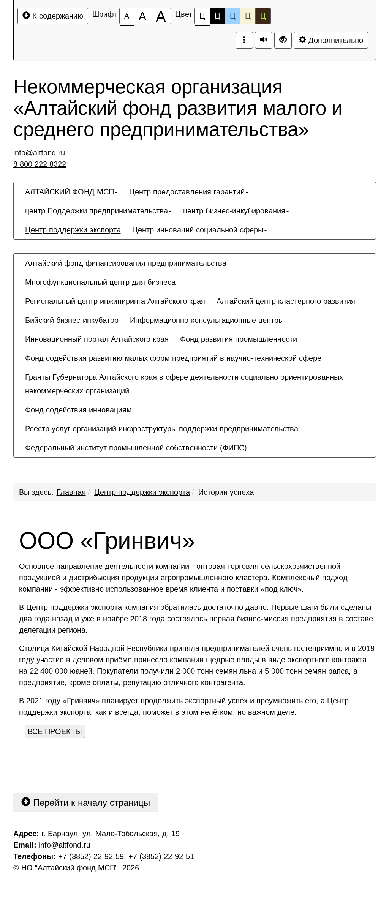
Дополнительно (334, 40)
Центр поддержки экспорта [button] (73, 230)
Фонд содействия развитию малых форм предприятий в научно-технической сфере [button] (173, 358)
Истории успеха (226, 492)
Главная (71, 492)
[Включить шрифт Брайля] (244, 40)
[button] (258, 441)
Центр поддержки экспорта (142, 492)
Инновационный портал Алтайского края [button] (97, 339)
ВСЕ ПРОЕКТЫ (55, 731)
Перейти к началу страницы (90, 802)
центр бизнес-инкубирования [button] (234, 211)
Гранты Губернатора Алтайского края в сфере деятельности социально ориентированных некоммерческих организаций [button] (184, 384)
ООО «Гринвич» (107, 541)
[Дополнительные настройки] (283, 40)
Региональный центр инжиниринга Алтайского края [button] (115, 301)
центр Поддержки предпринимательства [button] (96, 211)
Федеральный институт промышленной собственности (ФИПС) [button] (136, 448)
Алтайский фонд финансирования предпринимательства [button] (125, 263)
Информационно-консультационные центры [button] (207, 320)
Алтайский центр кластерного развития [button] (286, 301)
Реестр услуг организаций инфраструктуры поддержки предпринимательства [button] (161, 429)
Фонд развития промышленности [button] (238, 339)
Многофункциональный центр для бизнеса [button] (100, 282)
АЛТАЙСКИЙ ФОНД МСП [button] (69, 192)
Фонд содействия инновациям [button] (78, 410)
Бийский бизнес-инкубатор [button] (72, 320)
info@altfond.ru (39, 152)
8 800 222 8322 (39, 164)
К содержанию (56, 16)
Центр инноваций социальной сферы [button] (197, 230)
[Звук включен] (263, 40)
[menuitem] (71, 191)
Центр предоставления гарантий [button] (187, 192)
